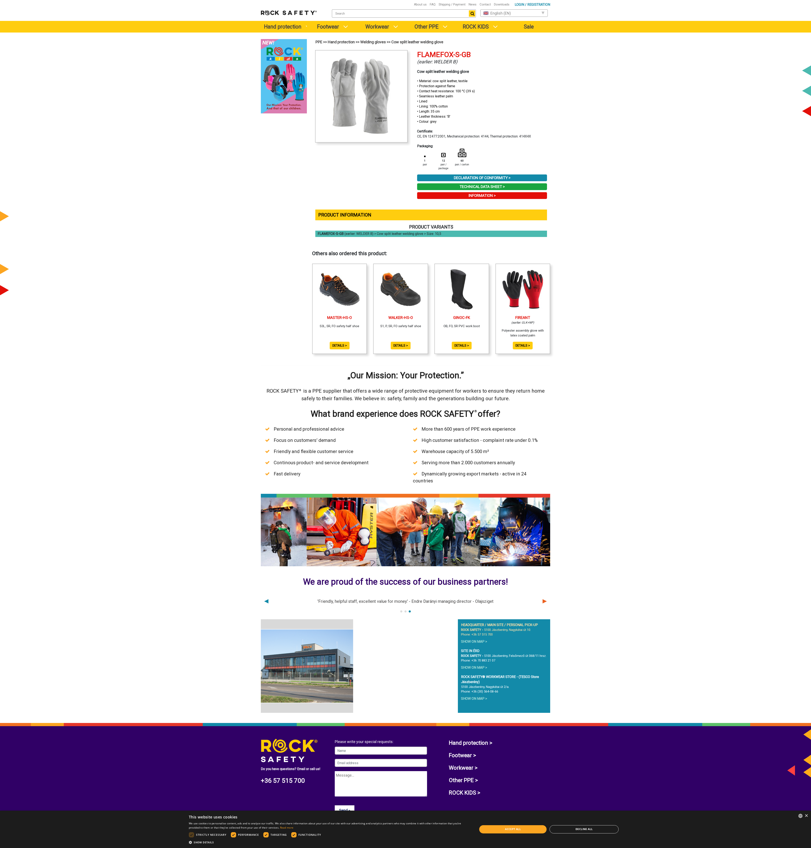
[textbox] (399, 13)
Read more (287, 827)
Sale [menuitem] (529, 27)
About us (420, 4)
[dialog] (405, 829)
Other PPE (426, 27)
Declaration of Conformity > (482, 178)
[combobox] (404, 13)
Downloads (501, 4)
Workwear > (463, 768)
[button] (329, 842)
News (472, 4)
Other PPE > (463, 780)
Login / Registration (532, 5)
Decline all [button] (584, 829)
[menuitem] (282, 27)
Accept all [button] (513, 829)
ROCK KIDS (476, 27)
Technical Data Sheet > (482, 186)
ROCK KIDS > (464, 792)
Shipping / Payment (452, 4)
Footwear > (462, 755)
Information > (482, 195)
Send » (344, 810)
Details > (339, 345)
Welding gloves (373, 42)
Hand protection (282, 27)
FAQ (432, 4)
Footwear (328, 27)
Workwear (377, 27)
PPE (319, 42)
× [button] (806, 815)
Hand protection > (470, 743)
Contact (485, 4)
